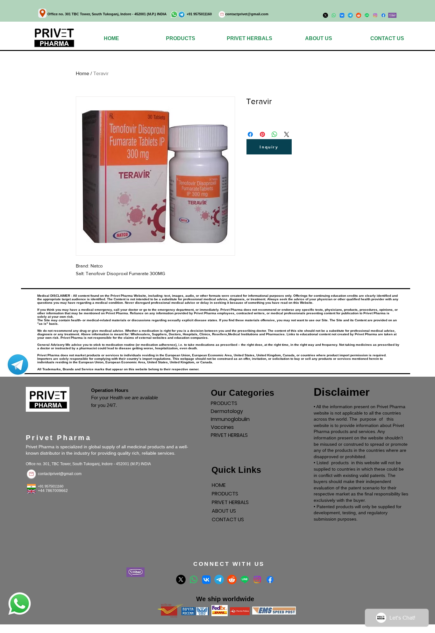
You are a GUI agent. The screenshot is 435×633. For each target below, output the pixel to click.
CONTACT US (228, 519)
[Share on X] (286, 134)
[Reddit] (232, 579)
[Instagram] (375, 15)
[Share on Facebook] (250, 134)
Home (82, 73)
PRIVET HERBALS (229, 435)
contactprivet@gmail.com (246, 14)
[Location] (42, 13)
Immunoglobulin (230, 419)
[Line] (244, 579)
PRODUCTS (224, 403)
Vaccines (222, 427)
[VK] (206, 579)
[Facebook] (383, 15)
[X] (181, 579)
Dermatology (227, 411)
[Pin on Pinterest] (262, 134)
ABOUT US (224, 511)
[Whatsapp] (193, 579)
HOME (219, 485)
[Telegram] (219, 579)
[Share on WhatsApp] (274, 134)
